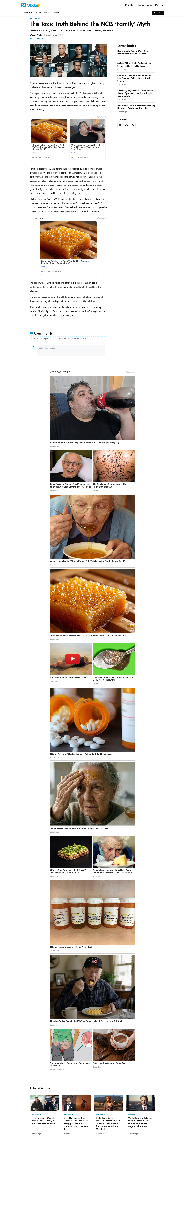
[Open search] (120, 5)
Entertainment (26, 13)
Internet (47, 13)
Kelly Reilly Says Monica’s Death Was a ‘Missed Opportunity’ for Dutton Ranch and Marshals (108, 1123)
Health (38, 13)
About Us (140, 5)
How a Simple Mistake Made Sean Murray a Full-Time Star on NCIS (44, 1120)
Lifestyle (57, 13)
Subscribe (158, 13)
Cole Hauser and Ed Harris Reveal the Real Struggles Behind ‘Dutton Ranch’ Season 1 (76, 1123)
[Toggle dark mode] (162, 5)
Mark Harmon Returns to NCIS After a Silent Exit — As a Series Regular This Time (140, 1122)
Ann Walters (37, 35)
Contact (149, 5)
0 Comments (38, 39)
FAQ (156, 5)
